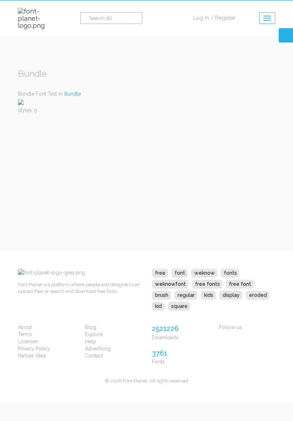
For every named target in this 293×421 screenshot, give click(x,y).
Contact (94, 356)
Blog (90, 327)
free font (240, 284)
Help (90, 341)
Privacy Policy (34, 348)
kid (158, 306)
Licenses (28, 341)
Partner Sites (32, 356)
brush (161, 295)
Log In (201, 18)
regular (186, 295)
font (180, 273)
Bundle (72, 94)
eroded (258, 295)
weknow (204, 273)
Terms (25, 334)
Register (225, 18)
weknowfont (170, 284)
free (160, 273)
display (231, 295)
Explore (94, 334)
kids (208, 295)
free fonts (207, 284)
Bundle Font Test (37, 94)
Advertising (98, 348)
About (25, 327)
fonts (230, 273)
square (179, 306)
